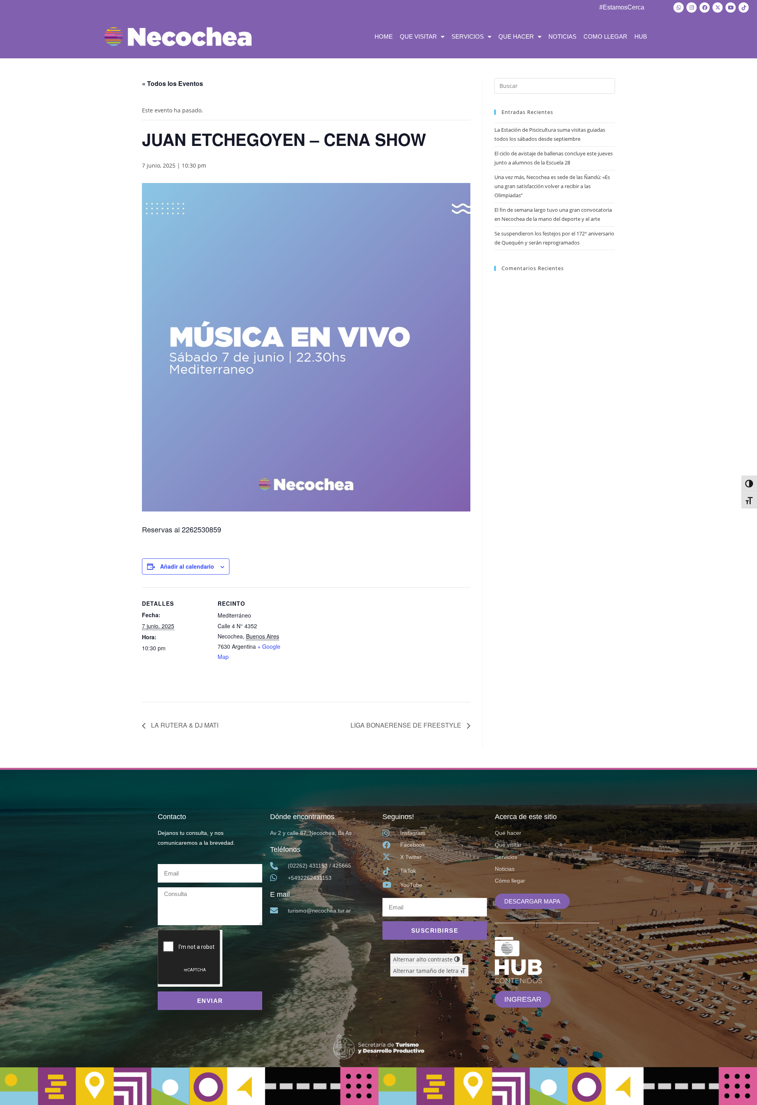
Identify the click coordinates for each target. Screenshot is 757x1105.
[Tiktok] (743, 7)
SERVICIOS (467, 36)
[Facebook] (704, 7)
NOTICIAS (562, 36)
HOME (384, 36)
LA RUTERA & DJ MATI (183, 725)
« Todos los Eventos (172, 83)
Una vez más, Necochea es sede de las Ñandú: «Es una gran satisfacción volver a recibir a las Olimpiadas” (552, 186)
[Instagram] (691, 7)
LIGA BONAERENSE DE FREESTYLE (407, 725)
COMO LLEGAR (605, 36)
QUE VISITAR (418, 36)
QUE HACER (516, 36)
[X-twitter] (717, 7)
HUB (640, 36)
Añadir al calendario (187, 566)
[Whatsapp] (678, 7)
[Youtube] (730, 7)
